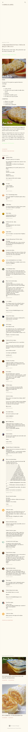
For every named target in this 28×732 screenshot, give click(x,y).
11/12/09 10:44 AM (9, 209)
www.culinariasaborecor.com (12, 260)
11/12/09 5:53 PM (9, 256)
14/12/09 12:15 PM (9, 537)
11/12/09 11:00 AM (9, 218)
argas (7, 231)
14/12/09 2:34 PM (9, 564)
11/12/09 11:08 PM (9, 277)
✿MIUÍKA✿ (8, 421)
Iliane (7, 213)
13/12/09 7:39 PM (9, 492)
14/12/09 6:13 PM (9, 586)
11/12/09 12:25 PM (9, 228)
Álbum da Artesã (10, 459)
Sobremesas (12, 150)
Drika (7, 204)
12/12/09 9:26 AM (9, 336)
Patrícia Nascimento (10, 590)
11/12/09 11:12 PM (9, 297)
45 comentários (11, 680)
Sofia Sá (8, 433)
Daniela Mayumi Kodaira (11, 447)
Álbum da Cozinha (10, 281)
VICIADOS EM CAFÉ (10, 541)
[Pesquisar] (25, 2)
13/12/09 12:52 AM (9, 408)
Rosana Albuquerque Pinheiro (13, 239)
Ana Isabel (8, 411)
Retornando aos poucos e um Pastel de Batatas (12, 677)
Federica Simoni (9, 340)
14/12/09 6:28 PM (9, 598)
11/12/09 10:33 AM (9, 200)
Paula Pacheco (9, 552)
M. (6, 183)
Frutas (8, 150)
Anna (7, 371)
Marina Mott (9, 315)
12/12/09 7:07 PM (9, 381)
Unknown (8, 509)
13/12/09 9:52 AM (9, 430)
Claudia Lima (9, 360)
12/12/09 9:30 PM (9, 392)
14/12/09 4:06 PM (9, 576)
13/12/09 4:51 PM (9, 455)
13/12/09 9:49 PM (9, 518)
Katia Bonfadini (9, 568)
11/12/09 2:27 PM (9, 246)
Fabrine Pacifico (9, 530)
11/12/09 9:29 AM (9, 179)
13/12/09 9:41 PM (9, 505)
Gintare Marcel (18, 728)
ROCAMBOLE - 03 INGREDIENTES (12, 715)
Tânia (7, 580)
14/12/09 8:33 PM (9, 609)
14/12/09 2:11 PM (9, 548)
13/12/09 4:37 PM (9, 443)
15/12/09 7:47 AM (9, 617)
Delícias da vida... (9, 221)
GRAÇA (7, 385)
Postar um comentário (7, 620)
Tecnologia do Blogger (15, 725)
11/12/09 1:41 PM (9, 235)
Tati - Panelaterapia (10, 194)
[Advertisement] (14, 24)
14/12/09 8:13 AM (9, 526)
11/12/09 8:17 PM (9, 265)
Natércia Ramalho (10, 521)
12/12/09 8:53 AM (9, 320)
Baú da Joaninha (9, 496)
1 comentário (10, 717)
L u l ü (7, 301)
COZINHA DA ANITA (7, 4)
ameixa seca (9, 250)
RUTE (7, 324)
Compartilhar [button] (4, 149)
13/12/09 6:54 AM (9, 417)
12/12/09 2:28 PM (9, 368)
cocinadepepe (9, 268)
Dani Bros (8, 602)
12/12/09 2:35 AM (9, 312)
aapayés (8, 157)
